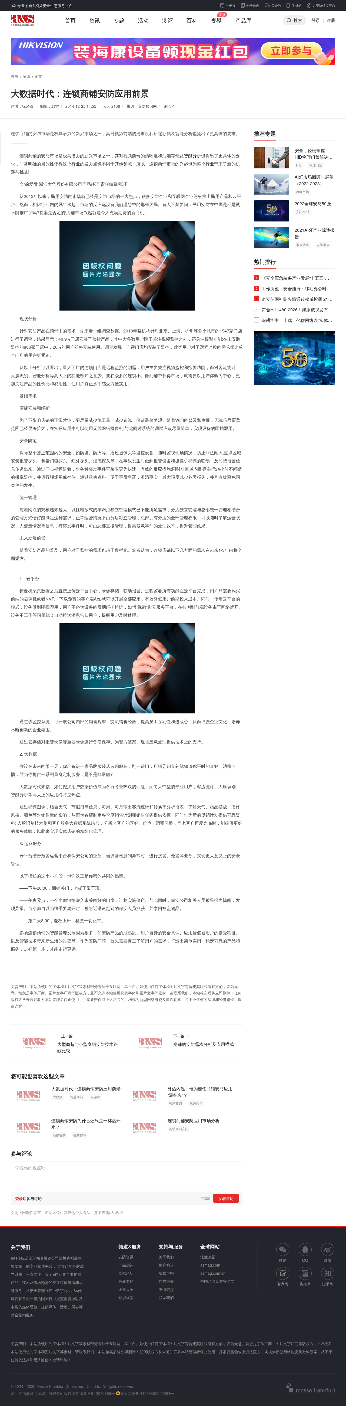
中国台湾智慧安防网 (217, 1281)
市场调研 (302, 244)
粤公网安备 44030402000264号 (147, 1393)
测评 (167, 20)
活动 (143, 20)
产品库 (243, 20)
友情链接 (166, 1289)
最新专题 (126, 1281)
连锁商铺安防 (178, 1128)
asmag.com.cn (212, 1273)
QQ (305, 1260)
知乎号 (327, 1284)
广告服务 (166, 1281)
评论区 (169, 106)
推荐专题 (265, 133)
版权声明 (166, 1273)
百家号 (282, 1284)
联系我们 (166, 1297)
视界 (216, 20)
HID (299, 165)
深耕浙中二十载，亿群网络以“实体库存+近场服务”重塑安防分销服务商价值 (294, 321)
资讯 (94, 20)
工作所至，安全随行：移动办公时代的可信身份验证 (293, 289)
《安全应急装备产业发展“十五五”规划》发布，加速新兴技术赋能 (292, 279)
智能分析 (192, 155)
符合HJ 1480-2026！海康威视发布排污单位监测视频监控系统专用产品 (294, 310)
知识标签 (126, 1297)
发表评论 (226, 1198)
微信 (282, 1253)
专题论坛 (126, 1273)
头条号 (305, 1284)
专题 (119, 20)
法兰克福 (207, 1257)
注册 (331, 20)
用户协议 (166, 1265)
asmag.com (210, 1265)
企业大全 (126, 1289)
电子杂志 (252, 5)
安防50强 (303, 211)
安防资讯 (126, 1257)
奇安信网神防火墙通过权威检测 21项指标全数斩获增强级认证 (294, 300)
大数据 (57, 1096)
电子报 (230, 5)
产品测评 (126, 1265)
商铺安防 (59, 1135)
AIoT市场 (302, 191)
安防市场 (79, 1135)
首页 (70, 20)
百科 (192, 20)
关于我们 (166, 1257)
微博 (327, 1260)
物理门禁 (315, 165)
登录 (315, 20)
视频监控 (195, 1103)
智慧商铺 (76, 1096)
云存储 (95, 1096)
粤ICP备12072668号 (97, 1393)
